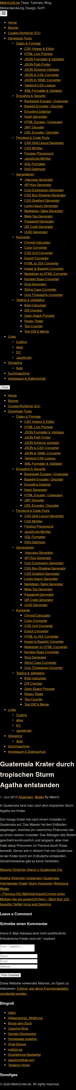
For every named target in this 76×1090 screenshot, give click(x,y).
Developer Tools (20, 38)
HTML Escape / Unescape (43, 121)
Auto (19, 368)
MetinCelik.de (10, 2)
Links (12, 336)
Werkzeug (61, 883)
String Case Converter (40, 289)
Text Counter (33, 326)
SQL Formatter (34, 163)
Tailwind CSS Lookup (40, 85)
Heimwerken (9, 883)
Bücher (13, 27)
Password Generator (39, 221)
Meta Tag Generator (38, 216)
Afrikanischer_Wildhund (25, 1018)
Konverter (23, 237)
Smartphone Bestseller (24, 1054)
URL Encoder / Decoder (41, 132)
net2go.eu (15, 1049)
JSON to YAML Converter (42, 80)
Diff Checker (33, 310)
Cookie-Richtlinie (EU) (24, 32)
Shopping (15, 362)
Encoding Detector (37, 111)
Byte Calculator (35, 305)
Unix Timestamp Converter (43, 294)
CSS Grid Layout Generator (44, 142)
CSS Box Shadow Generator (45, 195)
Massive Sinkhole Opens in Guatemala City (31, 869)
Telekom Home (19, 1065)
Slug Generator (35, 284)
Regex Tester (33, 321)
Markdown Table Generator (43, 210)
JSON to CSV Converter (41, 74)
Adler (12, 1012)
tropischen (45, 883)
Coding (21, 341)
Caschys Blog (18, 1028)
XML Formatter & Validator (43, 90)
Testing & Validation (30, 299)
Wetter (39, 797)
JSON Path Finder (37, 64)
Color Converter (35, 247)
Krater (23, 883)
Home (12, 22)
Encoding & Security (31, 95)
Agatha (5, 878)
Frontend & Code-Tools (32, 137)
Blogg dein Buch (20, 1023)
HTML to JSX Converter (41, 263)
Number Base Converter (41, 279)
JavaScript (23, 357)
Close (5, 387)
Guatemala (51, 878)
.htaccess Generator (38, 179)
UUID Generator (36, 232)
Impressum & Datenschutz (27, 378)
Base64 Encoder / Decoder (43, 106)
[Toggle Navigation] (3, 13)
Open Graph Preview (39, 315)
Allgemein (25, 797)
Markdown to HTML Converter (45, 273)
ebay (19, 347)
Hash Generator (35, 116)
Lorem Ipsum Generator (41, 205)
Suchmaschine (19, 373)
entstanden (35, 878)
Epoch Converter (36, 258)
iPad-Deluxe (17, 1044)
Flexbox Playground (38, 153)
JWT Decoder (34, 127)
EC (18, 352)
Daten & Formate (28, 43)
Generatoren (25, 174)
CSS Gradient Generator (42, 200)
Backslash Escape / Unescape (46, 101)
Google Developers (22, 1033)
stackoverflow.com (21, 1059)
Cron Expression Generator (44, 190)
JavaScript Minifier (37, 158)
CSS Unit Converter (38, 252)
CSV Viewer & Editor (39, 48)
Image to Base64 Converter (44, 268)
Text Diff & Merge (36, 331)
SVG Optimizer (34, 169)
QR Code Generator (38, 226)
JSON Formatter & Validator (44, 59)
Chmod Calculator (37, 242)
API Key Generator (37, 184)
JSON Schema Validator (41, 69)
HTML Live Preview (38, 53)
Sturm (33, 883)
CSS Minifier (33, 148)
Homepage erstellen (22, 1038)
